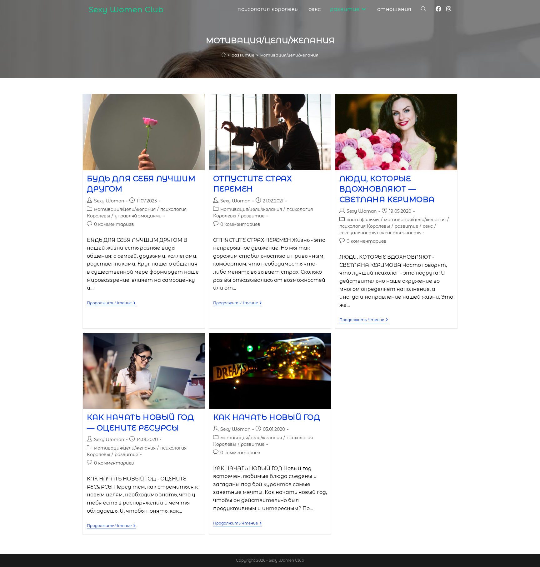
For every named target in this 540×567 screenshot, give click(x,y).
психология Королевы (364, 226)
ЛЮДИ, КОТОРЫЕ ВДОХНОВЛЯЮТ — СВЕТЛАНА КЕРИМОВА (387, 189)
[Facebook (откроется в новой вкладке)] (438, 9)
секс (428, 226)
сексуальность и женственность (380, 233)
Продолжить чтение (111, 303)
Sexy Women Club (126, 9)
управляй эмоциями (138, 216)
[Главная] (224, 54)
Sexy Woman (109, 201)
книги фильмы (363, 219)
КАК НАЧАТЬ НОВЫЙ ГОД (266, 417)
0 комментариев (114, 224)
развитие (252, 216)
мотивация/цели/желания (289, 54)
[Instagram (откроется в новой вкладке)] (449, 9)
